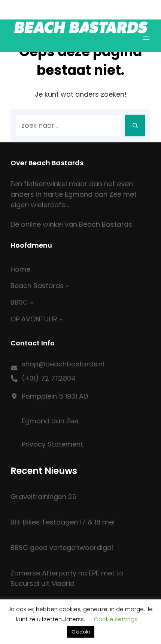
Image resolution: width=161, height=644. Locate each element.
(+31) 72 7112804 (49, 378)
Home (20, 269)
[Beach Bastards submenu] (68, 286)
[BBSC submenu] (32, 302)
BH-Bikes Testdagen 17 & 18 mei (62, 522)
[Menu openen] (146, 38)
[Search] (135, 125)
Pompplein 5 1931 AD (55, 396)
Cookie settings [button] (115, 619)
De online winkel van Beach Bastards (71, 224)
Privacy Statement (52, 444)
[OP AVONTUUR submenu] (61, 319)
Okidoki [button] (81, 631)
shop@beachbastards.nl (63, 364)
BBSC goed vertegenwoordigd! (62, 547)
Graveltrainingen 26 (43, 496)
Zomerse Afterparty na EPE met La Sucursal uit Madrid (67, 578)
